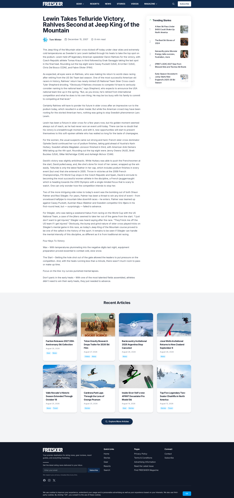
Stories (121, 4)
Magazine (149, 4)
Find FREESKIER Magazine (146, 470)
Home (106, 454)
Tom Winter (55, 39)
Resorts (94, 4)
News (108, 4)
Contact (168, 454)
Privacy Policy (140, 454)
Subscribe (184, 4)
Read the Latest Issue (144, 466)
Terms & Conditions (143, 458)
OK (187, 494)
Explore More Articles (119, 421)
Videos (134, 4)
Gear (79, 4)
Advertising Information (145, 462)
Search (107, 470)
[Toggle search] (173, 3)
